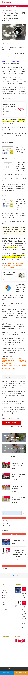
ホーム (3, 588)
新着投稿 (4, 530)
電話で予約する (7, 672)
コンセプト (4, 590)
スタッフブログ (7, 20)
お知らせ (4, 523)
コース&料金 (4, 595)
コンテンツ (4, 592)
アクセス (4, 602)
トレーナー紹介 (5, 597)
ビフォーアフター (5, 528)
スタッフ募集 (5, 604)
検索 (24, 513)
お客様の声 (4, 521)
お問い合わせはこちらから (11, 423)
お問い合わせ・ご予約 (21, 672)
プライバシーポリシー (6, 609)
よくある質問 (5, 600)
